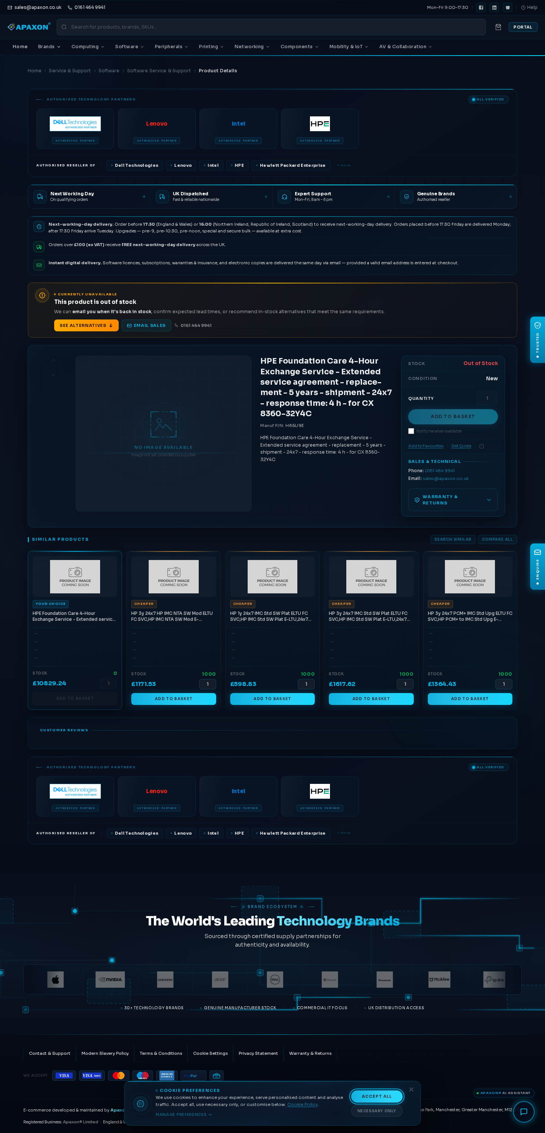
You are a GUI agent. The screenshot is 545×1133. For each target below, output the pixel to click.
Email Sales (150, 325)
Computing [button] (85, 46)
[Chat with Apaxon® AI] (524, 1112)
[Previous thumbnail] (53, 360)
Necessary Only (376, 1111)
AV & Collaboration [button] (402, 46)
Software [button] (126, 46)
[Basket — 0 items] (498, 27)
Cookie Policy (302, 1104)
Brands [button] (46, 46)
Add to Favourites (425, 446)
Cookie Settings (210, 1053)
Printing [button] (208, 46)
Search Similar (453, 539)
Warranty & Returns (310, 1053)
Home (20, 46)
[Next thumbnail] (53, 375)
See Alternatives (83, 325)
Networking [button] (249, 46)
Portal (523, 27)
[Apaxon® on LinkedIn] (494, 7)
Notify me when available (439, 431)
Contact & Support (49, 1053)
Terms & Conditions (161, 1053)
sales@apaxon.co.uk (446, 478)
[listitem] (75, 129)
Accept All (377, 1096)
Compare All (497, 539)
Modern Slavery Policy (105, 1053)
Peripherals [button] (168, 46)
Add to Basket (453, 416)
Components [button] (297, 46)
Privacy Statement (258, 1053)
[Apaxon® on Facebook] (481, 7)
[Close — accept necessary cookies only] (411, 1089)
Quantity (420, 398)
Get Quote (461, 446)
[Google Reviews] (507, 7)
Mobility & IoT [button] (346, 46)
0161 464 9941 (196, 325)
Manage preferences (181, 1114)
